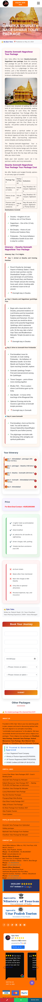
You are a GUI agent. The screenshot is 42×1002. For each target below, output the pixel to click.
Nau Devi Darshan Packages (12, 795)
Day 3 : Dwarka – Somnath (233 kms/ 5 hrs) (20, 474)
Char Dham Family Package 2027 (13, 801)
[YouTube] (24, 925)
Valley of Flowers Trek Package (13, 804)
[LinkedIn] (16, 925)
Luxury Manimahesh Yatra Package (14, 791)
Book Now (35, 1000)
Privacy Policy (22, 998)
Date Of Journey (10, 655)
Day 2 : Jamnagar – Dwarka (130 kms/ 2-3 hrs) (21, 467)
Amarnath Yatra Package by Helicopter (15, 780)
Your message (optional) (13, 679)
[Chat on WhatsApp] (21, 1000)
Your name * (8, 630)
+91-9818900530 (13, 863)
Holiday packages (8, 828)
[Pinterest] (20, 925)
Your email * (8, 638)
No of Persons (9, 671)
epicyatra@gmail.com (14, 865)
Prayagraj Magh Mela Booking (12, 798)
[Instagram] (8, 925)
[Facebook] (4, 925)
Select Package (10, 664)
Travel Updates (7, 814)
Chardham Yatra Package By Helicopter (15, 788)
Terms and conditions (9, 998)
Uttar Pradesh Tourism (10, 811)
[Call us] (7, 1000)
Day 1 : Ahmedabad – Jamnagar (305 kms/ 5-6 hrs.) (19, 460)
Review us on (16, 947)
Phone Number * (10, 647)
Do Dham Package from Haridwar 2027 (15, 808)
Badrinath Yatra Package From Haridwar (16, 831)
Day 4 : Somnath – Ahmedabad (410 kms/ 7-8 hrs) (21, 481)
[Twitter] (12, 925)
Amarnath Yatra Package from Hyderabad (16, 825)
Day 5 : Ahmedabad (14, 487)
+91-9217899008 (13, 876)
